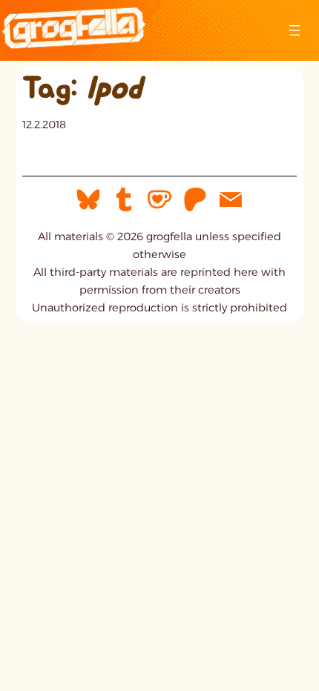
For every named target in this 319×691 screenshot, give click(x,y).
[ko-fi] (159, 198)
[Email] (230, 198)
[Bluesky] (88, 198)
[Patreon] (195, 198)
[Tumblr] (124, 198)
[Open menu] (294, 30)
